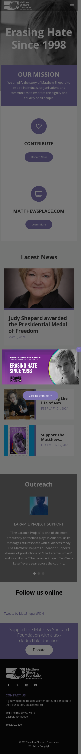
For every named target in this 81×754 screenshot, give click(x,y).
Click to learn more (40, 396)
